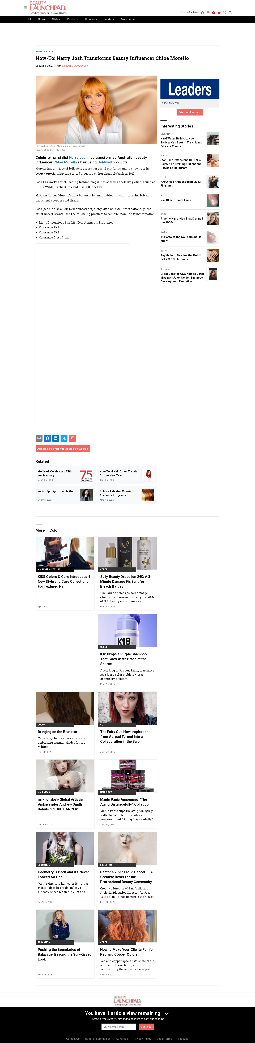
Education (165, 134)
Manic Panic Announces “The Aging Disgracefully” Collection (125, 801)
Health (163, 232)
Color (49, 51)
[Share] (47, 438)
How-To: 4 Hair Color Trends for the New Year (118, 473)
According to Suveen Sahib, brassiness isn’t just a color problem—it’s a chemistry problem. (127, 675)
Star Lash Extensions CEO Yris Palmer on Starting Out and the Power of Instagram (181, 164)
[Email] (39, 438)
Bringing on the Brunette (57, 732)
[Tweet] (64, 438)
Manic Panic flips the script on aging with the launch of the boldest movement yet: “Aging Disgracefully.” (126, 815)
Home (39, 51)
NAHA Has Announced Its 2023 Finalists (180, 183)
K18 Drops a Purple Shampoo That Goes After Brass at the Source (123, 659)
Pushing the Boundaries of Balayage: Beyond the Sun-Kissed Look (65, 954)
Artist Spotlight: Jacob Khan (56, 491)
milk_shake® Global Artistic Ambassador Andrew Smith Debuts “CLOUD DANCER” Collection (60, 804)
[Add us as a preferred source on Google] (72, 438)
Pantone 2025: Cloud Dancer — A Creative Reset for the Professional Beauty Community (126, 877)
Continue (146, 1026)
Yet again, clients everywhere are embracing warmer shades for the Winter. (61, 742)
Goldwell (104, 162)
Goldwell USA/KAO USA (75, 65)
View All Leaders (190, 112)
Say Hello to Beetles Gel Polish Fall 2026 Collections (180, 257)
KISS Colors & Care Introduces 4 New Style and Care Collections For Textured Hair (64, 581)
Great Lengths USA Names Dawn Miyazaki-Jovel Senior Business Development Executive (182, 277)
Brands (163, 155)
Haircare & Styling (49, 569)
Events (163, 177)
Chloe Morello (65, 162)
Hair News (165, 269)
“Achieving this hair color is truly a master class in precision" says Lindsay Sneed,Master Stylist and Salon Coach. (63, 888)
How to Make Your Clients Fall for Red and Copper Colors (127, 952)
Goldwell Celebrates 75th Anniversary (54, 473)
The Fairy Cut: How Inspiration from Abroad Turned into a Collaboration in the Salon (124, 737)
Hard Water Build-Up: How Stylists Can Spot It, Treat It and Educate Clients (181, 142)
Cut (102, 724)
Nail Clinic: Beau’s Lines (175, 200)
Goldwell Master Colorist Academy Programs (116, 493)
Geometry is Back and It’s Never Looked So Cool (63, 874)
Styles (163, 214)
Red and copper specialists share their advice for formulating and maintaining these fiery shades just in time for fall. (127, 965)
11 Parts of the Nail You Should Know (180, 238)
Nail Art (163, 251)
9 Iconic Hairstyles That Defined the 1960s (181, 220)
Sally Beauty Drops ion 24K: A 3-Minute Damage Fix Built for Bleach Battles (125, 581)
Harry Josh (78, 157)
